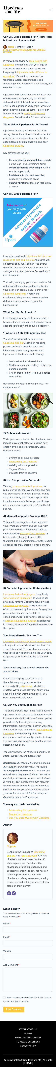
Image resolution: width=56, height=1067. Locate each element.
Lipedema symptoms (14, 293)
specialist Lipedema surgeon (20, 620)
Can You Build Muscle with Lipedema (29, 817)
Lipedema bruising (13, 145)
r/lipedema (26, 686)
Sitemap (28, 1033)
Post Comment (14, 1009)
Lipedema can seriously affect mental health (27, 641)
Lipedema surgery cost (15, 605)
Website (7, 951)
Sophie (11, 846)
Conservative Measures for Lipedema (27, 50)
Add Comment (11, 964)
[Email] (9, 893)
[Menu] (51, 10)
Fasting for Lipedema (20, 814)
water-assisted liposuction (17, 597)
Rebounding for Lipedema (23, 461)
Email (6, 937)
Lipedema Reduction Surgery (19, 594)
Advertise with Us (28, 1029)
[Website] (14, 893)
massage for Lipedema (32, 533)
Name (7, 923)
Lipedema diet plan (13, 342)
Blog (5, 50)
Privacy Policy (28, 1046)
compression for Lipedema (27, 486)
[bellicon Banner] (28, 25)
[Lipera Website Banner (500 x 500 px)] (28, 222)
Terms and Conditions (28, 1042)
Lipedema (7, 52)
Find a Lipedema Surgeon (28, 1037)
